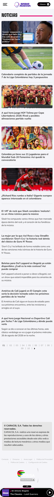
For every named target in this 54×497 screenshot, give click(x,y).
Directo (43, 4)
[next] (34, 348)
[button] (4, 4)
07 (42, 345)
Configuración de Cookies (38, 462)
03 (17, 345)
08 (48, 345)
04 (23, 345)
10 (28, 348)
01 (4, 345)
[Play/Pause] (50, 493)
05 (29, 345)
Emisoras (16, 459)
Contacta (5, 459)
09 (22, 348)
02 (10, 345)
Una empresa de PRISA (27, 473)
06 (36, 345)
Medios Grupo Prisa (27, 479)
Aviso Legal (28, 459)
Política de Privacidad (44, 459)
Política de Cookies (17, 462)
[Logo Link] (23, 4)
